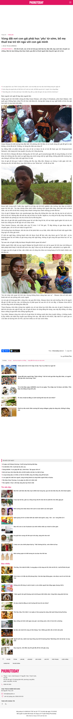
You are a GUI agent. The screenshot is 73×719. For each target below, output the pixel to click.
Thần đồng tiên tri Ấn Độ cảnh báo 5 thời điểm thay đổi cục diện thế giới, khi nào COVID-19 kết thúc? (30, 92)
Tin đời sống (16, 663)
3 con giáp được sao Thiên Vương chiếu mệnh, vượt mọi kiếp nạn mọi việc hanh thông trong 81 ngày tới (31, 86)
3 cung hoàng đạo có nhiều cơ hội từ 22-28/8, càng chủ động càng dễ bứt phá (25, 475)
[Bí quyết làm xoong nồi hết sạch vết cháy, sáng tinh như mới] (7, 538)
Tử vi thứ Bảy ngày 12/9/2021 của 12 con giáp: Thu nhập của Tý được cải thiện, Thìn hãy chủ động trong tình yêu (44, 388)
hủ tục (9, 360)
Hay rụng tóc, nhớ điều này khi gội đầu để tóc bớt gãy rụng (31, 648)
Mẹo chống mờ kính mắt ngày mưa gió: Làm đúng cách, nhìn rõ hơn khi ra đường (38, 621)
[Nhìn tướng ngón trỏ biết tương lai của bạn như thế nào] (7, 556)
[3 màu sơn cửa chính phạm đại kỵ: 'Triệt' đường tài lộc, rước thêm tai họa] (7, 547)
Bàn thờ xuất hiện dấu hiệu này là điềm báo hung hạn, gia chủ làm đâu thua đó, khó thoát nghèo (42, 490)
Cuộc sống (65, 659)
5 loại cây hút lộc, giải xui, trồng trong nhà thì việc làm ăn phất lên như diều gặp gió (38, 499)
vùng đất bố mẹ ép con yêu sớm (36, 360)
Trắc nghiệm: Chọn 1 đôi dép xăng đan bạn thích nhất (18, 482)
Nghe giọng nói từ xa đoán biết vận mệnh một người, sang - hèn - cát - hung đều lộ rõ (39, 517)
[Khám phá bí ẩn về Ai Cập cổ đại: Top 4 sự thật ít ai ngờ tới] (8, 369)
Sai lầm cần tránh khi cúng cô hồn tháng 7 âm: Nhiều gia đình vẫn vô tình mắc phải (38, 630)
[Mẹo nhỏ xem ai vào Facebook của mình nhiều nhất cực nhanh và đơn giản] (7, 529)
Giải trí (46, 659)
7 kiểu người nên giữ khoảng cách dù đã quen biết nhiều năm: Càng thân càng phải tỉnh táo (41, 594)
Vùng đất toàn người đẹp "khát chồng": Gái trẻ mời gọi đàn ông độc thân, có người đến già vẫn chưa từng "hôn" (44, 377)
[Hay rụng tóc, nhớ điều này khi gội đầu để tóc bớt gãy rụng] (7, 651)
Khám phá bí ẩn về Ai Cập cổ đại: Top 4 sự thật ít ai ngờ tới (36, 366)
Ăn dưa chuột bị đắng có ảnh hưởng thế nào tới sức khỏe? (36, 397)
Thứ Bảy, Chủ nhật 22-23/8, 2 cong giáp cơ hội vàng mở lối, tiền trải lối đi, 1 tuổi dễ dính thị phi (42, 567)
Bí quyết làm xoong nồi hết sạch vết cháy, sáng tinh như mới (32, 535)
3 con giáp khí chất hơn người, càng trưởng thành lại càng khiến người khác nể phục (27, 477)
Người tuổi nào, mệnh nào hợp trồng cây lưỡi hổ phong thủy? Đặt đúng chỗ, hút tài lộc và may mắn (42, 639)
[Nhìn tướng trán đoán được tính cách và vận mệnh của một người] (7, 511)
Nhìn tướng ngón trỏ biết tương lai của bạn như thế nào (30, 553)
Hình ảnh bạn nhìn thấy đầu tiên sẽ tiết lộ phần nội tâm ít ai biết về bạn (23, 472)
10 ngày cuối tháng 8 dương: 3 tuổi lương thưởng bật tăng (19, 464)
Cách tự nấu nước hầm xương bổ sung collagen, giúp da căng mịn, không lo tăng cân (44, 409)
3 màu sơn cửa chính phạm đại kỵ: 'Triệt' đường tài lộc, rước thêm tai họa (35, 544)
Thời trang (55, 659)
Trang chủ (3, 34)
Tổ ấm (15, 659)
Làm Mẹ (22, 659)
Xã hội (8, 659)
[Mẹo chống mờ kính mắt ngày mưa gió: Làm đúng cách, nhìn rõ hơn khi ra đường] (7, 624)
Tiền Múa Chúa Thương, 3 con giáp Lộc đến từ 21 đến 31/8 (19, 480)
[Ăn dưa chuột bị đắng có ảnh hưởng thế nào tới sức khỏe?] (8, 401)
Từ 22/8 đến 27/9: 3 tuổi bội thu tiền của (14, 467)
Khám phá (10, 34)
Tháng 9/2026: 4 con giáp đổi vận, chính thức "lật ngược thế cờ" (21, 469)
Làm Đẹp (29, 659)
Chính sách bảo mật (42, 715)
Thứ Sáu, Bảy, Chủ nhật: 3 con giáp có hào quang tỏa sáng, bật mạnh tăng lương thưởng (40, 612)
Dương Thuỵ (68, 356)
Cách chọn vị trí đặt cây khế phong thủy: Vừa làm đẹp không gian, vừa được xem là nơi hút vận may (42, 577)
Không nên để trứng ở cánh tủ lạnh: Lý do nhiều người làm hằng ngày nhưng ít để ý (39, 585)
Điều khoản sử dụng (31, 715)
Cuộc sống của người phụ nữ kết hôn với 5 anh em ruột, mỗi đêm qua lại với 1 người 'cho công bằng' (30, 89)
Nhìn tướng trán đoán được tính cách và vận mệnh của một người (33, 508)
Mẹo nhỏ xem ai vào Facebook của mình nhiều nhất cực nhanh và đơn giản (36, 526)
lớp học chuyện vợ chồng (19, 360)
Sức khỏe (38, 659)
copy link (69, 351)
